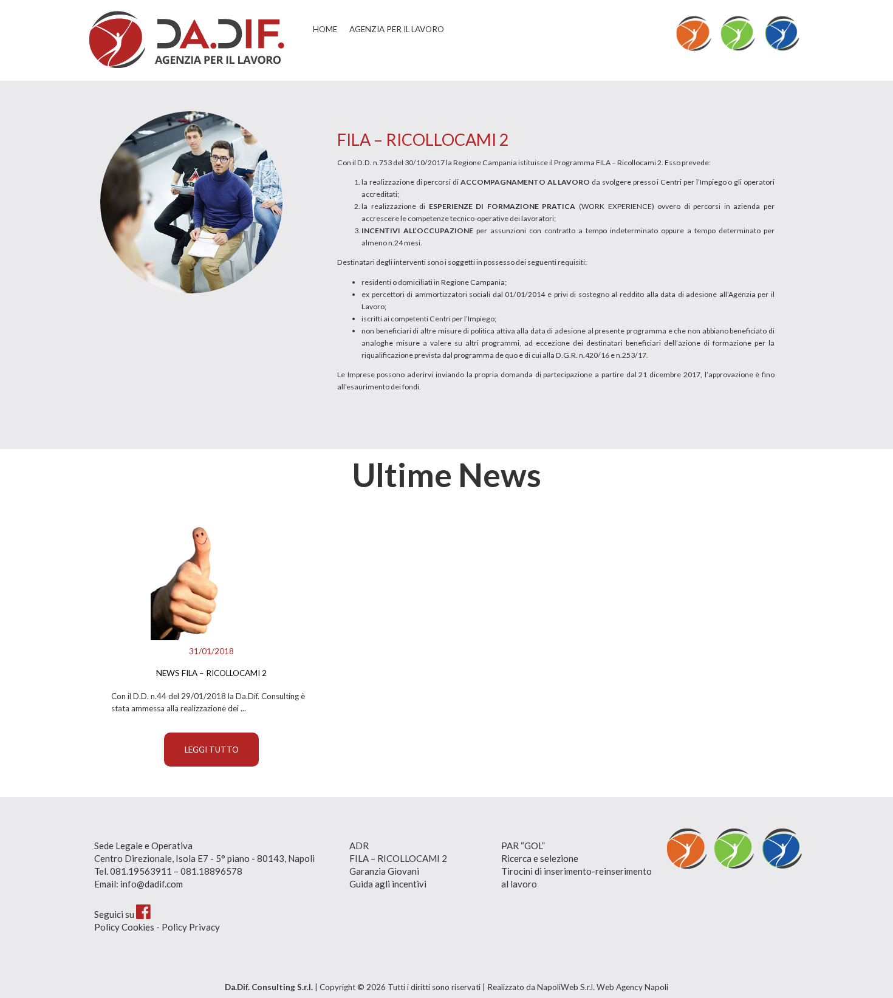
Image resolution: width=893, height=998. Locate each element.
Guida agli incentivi (387, 883)
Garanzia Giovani (384, 871)
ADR (359, 845)
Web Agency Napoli (632, 987)
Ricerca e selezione (539, 858)
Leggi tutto (212, 749)
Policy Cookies (124, 926)
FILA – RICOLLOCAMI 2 (398, 858)
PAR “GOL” (523, 845)
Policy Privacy (191, 926)
